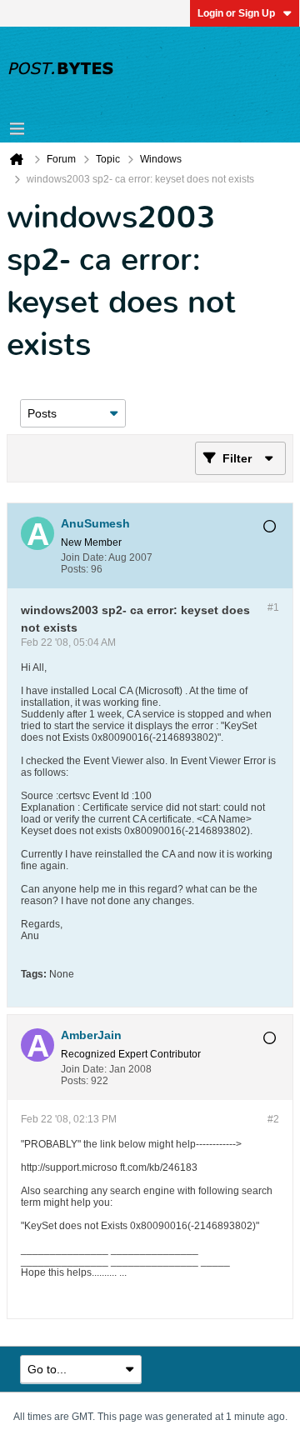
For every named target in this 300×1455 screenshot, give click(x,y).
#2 (273, 1119)
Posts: (74, 569)
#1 (273, 607)
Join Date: (84, 557)
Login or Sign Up (236, 13)
